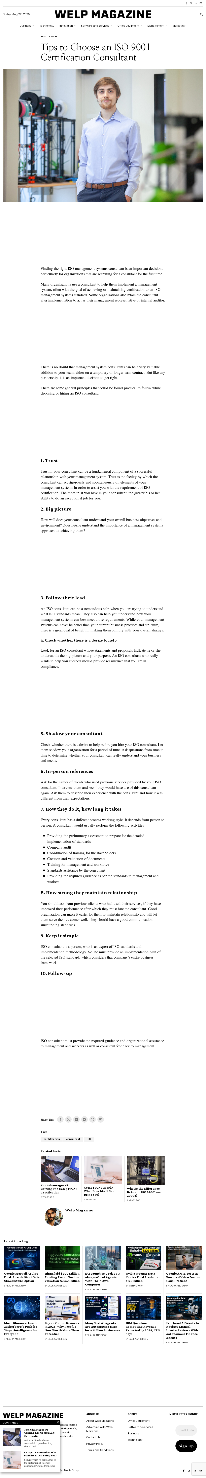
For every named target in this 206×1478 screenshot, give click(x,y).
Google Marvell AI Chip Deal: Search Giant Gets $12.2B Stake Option (22, 1277)
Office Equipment (138, 1420)
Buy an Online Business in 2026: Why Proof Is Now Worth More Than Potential (62, 1328)
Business (133, 1433)
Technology (135, 1439)
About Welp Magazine (100, 1420)
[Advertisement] (103, 236)
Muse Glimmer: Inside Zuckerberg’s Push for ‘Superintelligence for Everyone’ (20, 1328)
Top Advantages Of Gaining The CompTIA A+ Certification (59, 1189)
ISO (89, 1139)
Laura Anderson (16, 1285)
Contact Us (93, 1437)
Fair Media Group (69, 1470)
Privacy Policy (94, 1443)
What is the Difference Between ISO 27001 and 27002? (144, 1192)
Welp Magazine (79, 1210)
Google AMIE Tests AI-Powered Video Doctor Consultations (183, 1277)
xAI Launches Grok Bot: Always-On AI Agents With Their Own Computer (102, 1279)
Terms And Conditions (100, 1450)
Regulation (49, 36)
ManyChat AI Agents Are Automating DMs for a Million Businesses (102, 1326)
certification (51, 1139)
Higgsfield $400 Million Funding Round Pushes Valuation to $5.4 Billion (62, 1277)
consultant (73, 1139)
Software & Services (140, 1427)
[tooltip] (186, 3)
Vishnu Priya (136, 1285)
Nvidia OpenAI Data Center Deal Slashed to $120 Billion (143, 1277)
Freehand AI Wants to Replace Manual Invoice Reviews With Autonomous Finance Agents (182, 1330)
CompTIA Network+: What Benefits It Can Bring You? (99, 1191)
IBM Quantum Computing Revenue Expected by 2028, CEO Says (143, 1328)
